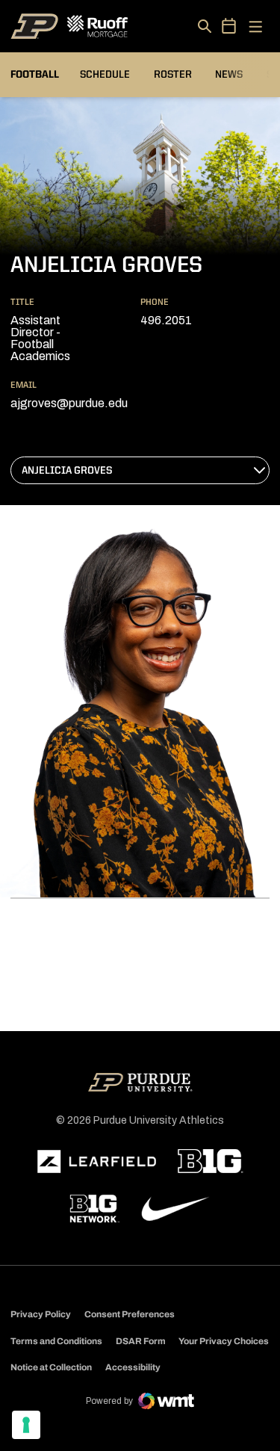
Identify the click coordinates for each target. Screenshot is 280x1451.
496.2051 (166, 320)
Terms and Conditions (56, 1341)
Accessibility (133, 1367)
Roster (173, 74)
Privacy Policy (40, 1314)
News (229, 74)
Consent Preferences (129, 1314)
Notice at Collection (51, 1367)
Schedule (105, 74)
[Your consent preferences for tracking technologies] (26, 1425)
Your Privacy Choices (223, 1341)
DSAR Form (141, 1341)
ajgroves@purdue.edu (69, 403)
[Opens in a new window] (97, 1162)
